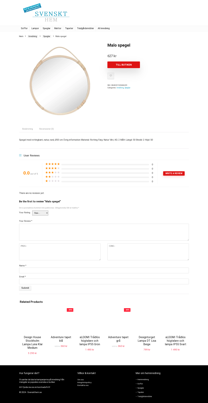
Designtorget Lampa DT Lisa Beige (147, 340)
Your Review (25, 221)
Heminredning (143, 379)
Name (22, 265)
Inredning (33, 36)
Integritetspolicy (84, 382)
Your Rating (24, 212)
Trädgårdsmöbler (85, 28)
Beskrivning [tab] (27, 129)
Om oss (80, 380)
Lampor (35, 28)
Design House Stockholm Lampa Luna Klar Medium (32, 342)
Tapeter (69, 28)
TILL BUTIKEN (124, 64)
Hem (21, 36)
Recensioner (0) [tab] (46, 129)
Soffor (24, 28)
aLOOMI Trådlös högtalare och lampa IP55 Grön (89, 340)
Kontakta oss (83, 385)
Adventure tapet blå (61, 338)
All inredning (104, 28)
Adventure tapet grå (118, 338)
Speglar (46, 28)
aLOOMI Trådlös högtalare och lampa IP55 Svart (175, 340)
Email (22, 276)
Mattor (57, 28)
